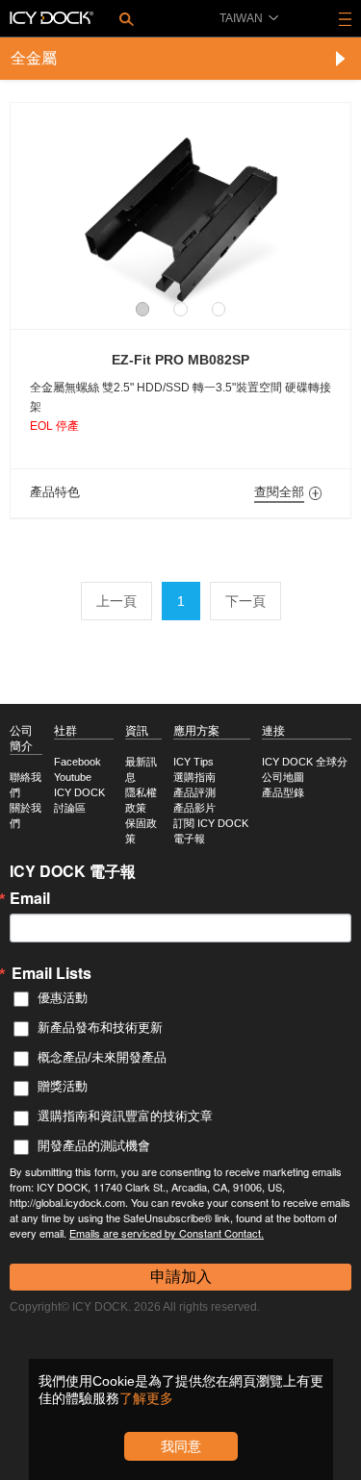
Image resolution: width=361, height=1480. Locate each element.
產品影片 (194, 808)
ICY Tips (193, 761)
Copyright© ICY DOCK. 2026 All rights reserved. (135, 1307)
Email (30, 898)
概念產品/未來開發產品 (102, 1057)
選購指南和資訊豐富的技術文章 (125, 1116)
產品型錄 (283, 792)
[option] (180, 206)
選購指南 (194, 777)
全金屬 (34, 58)
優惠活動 (63, 998)
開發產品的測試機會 (94, 1146)
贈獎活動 (63, 1086)
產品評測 (194, 792)
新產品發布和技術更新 (100, 1027)
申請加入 (181, 1276)
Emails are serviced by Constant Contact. (166, 1233)
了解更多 (146, 1398)
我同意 (181, 1446)
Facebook (77, 761)
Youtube (72, 777)
